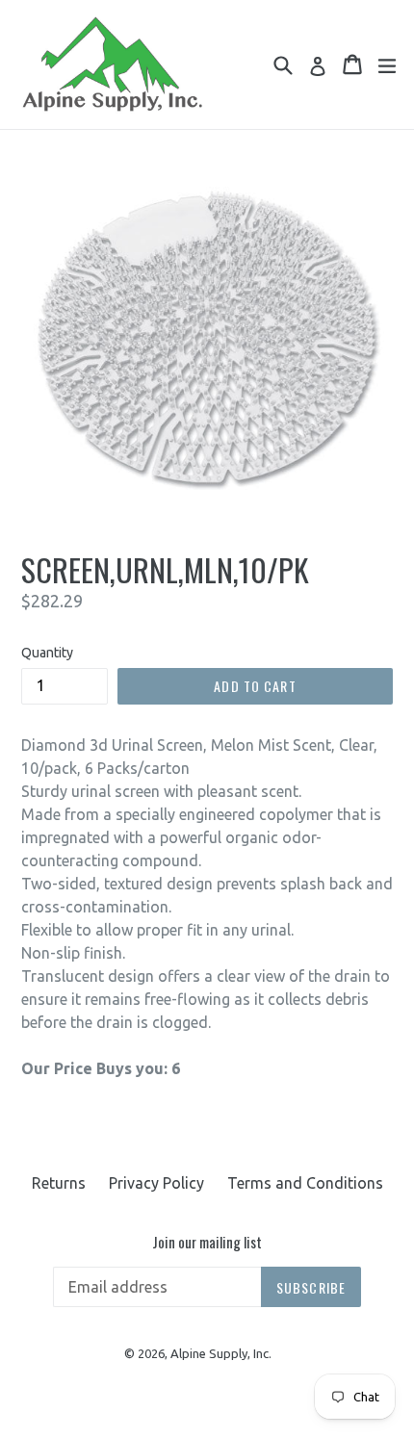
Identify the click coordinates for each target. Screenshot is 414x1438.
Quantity (47, 652)
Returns (59, 1183)
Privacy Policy (156, 1183)
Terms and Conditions (305, 1183)
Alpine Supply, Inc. (221, 1353)
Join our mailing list (207, 1241)
